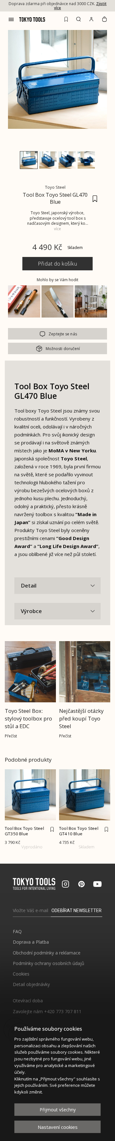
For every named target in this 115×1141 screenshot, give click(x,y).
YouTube (97, 884)
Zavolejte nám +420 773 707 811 (47, 1011)
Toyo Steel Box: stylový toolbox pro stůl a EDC (28, 718)
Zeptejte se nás (63, 334)
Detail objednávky (31, 984)
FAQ (17, 931)
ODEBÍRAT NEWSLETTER (76, 910)
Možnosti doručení (63, 348)
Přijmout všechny (58, 1110)
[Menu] (11, 19)
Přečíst (11, 736)
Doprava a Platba (31, 942)
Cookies (21, 974)
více (57, 228)
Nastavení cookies (58, 1127)
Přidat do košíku (57, 263)
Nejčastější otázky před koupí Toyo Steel (81, 718)
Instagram (65, 884)
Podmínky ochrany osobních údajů (48, 963)
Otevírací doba (28, 1001)
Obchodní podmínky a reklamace (46, 953)
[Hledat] (78, 19)
